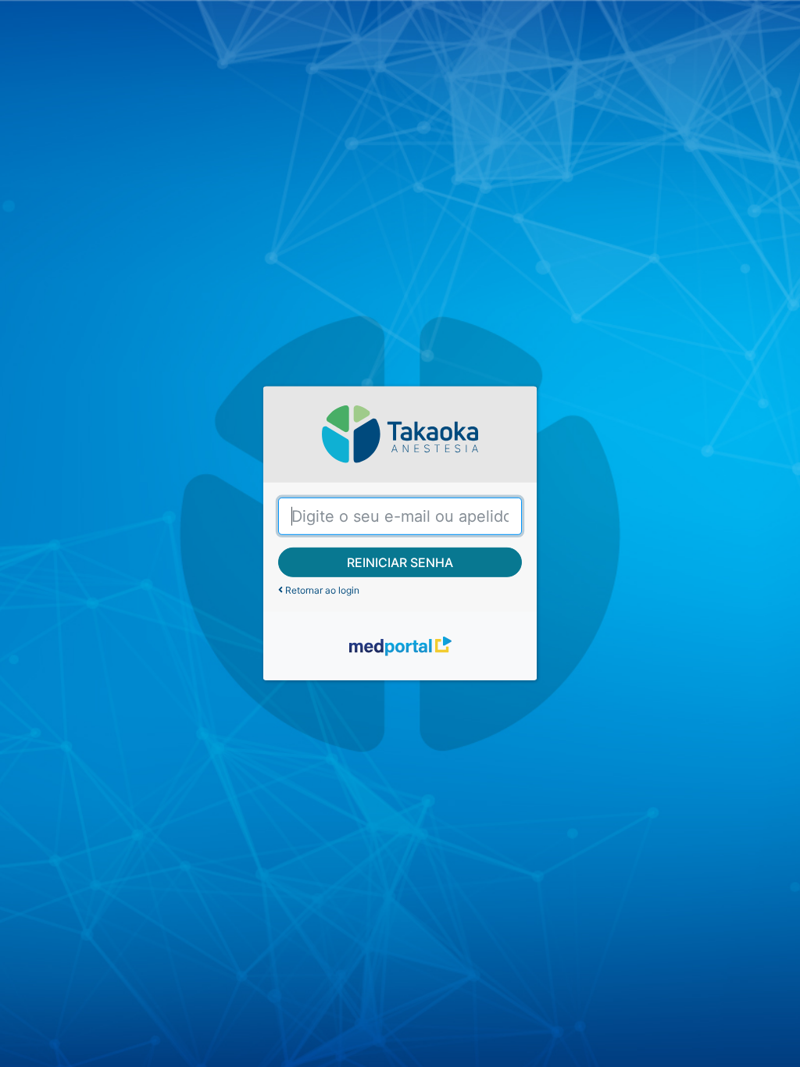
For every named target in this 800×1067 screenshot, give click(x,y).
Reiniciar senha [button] (400, 562)
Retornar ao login (321, 590)
